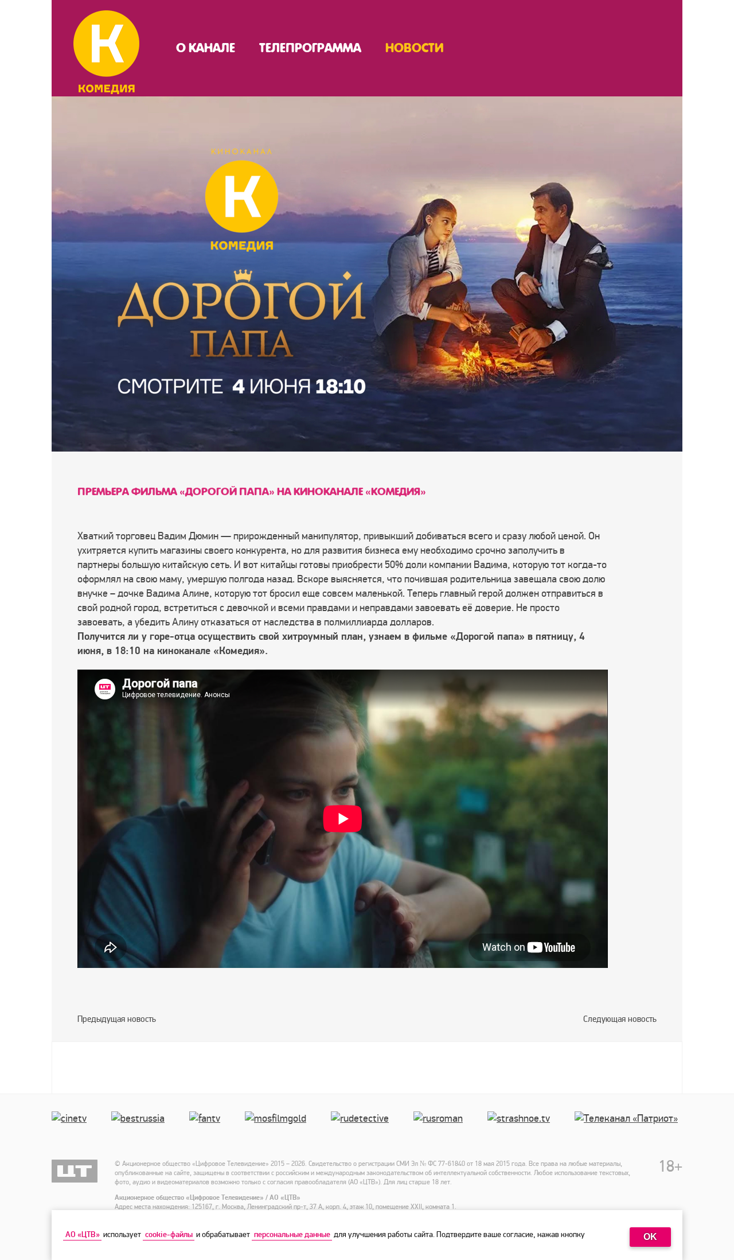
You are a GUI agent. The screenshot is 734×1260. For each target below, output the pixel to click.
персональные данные (292, 1234)
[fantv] (207, 1129)
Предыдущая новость (116, 1019)
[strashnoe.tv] (521, 1129)
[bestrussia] (140, 1129)
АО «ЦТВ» (82, 1234)
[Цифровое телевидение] (74, 1171)
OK (650, 1237)
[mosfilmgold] (278, 1129)
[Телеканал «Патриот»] (628, 1129)
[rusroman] (440, 1129)
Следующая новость (620, 1019)
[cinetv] (71, 1129)
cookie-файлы (169, 1234)
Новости (414, 48)
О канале (205, 48)
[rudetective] (362, 1129)
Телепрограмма (310, 48)
